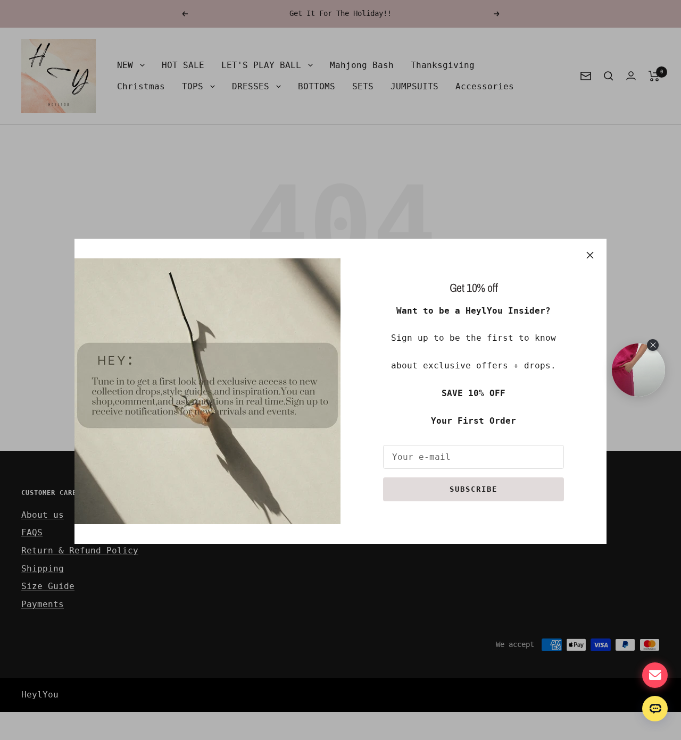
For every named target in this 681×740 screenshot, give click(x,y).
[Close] (590, 255)
